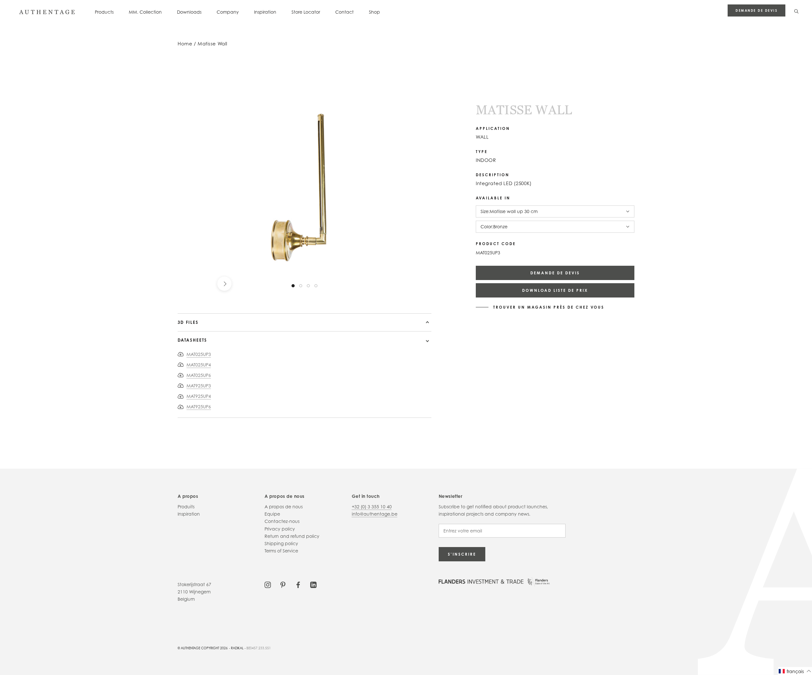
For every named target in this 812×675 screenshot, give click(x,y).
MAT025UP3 (199, 354)
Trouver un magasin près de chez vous (548, 307)
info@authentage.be (374, 514)
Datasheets (192, 340)
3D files (188, 322)
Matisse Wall (212, 44)
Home (185, 44)
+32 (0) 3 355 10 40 (372, 506)
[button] (795, 671)
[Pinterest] (283, 584)
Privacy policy (280, 528)
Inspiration (265, 12)
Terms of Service (281, 550)
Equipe (272, 514)
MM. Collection (145, 12)
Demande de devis (756, 10)
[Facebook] (298, 584)
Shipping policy (281, 543)
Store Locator (305, 12)
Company (228, 12)
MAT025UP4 (199, 364)
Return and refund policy (292, 536)
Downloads (189, 12)
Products (104, 12)
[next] (224, 284)
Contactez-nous (282, 521)
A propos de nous (284, 506)
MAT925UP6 (199, 406)
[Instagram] (268, 584)
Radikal (237, 648)
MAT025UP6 (199, 375)
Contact (344, 12)
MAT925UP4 (199, 396)
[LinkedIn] (313, 584)
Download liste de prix (555, 290)
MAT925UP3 (199, 385)
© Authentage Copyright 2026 (203, 648)
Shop (374, 12)
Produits (186, 506)
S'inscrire (462, 554)
